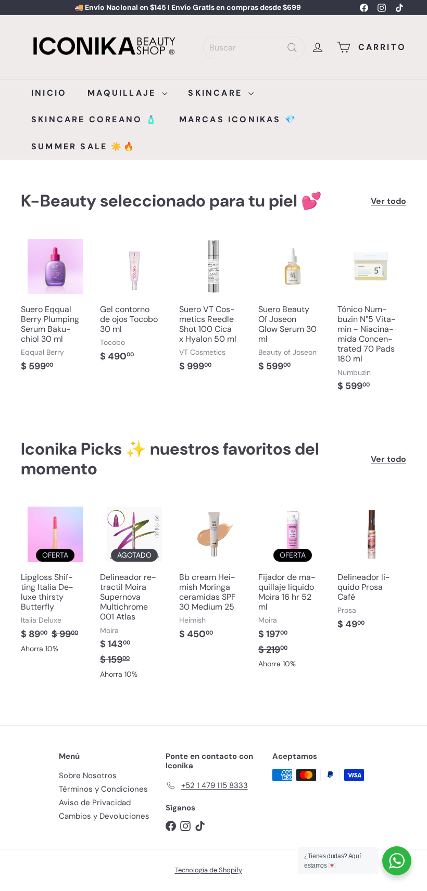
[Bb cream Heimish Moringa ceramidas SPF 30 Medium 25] (213, 575)
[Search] (292, 47)
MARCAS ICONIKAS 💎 (238, 119)
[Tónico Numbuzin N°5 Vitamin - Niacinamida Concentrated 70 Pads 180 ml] (371, 317)
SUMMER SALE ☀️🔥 (83, 146)
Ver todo (388, 201)
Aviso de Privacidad (95, 802)
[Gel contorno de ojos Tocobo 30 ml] (134, 302)
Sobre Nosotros (88, 775)
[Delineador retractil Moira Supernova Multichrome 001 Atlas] (134, 594)
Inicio (49, 92)
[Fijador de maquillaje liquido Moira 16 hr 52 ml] (292, 589)
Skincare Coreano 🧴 (94, 119)
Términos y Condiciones (103, 789)
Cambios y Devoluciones (104, 816)
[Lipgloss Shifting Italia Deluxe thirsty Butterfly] (55, 582)
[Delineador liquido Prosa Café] (371, 570)
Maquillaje (123, 92)
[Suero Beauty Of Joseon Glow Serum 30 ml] (292, 307)
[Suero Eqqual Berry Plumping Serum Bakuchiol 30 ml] (55, 307)
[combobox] (254, 47)
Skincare (217, 92)
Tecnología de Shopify (208, 870)
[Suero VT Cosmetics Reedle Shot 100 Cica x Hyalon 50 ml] (213, 307)
